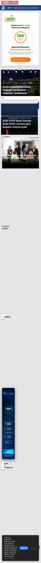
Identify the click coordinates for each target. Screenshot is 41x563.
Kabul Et (23, 548)
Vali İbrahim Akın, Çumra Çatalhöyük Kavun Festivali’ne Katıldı (27, 8)
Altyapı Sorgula (19, 60)
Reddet (33, 548)
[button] (2, 97)
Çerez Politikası (9, 558)
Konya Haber (5, 227)
